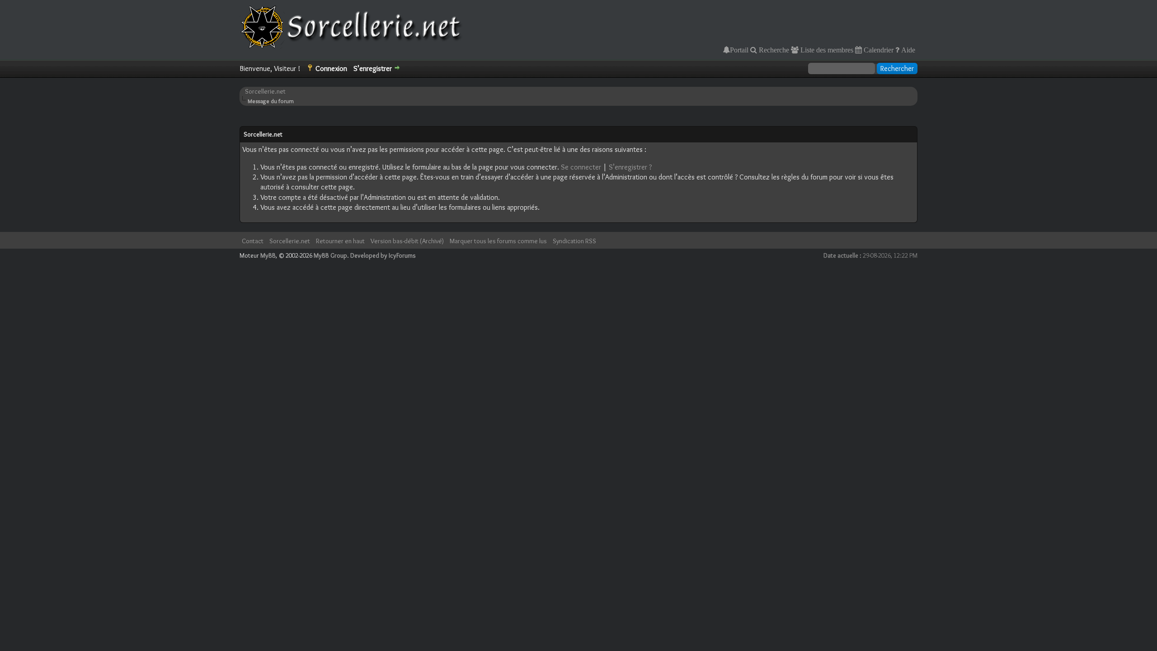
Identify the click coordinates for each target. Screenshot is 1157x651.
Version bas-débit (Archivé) (407, 241)
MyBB (268, 255)
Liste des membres (826, 49)
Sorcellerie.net (265, 91)
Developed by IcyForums (383, 255)
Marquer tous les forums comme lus (498, 241)
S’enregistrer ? (630, 167)
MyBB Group (330, 255)
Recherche (773, 49)
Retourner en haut (340, 241)
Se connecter (581, 167)
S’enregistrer (372, 68)
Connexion (331, 68)
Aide (907, 49)
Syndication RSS (574, 241)
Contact (252, 241)
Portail (739, 49)
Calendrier (878, 49)
